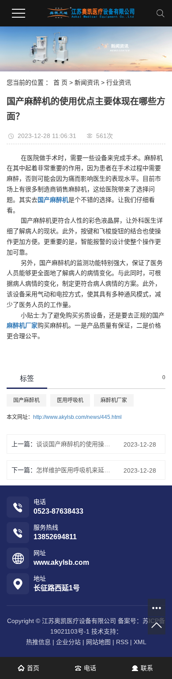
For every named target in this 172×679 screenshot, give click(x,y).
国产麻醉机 (26, 400)
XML (140, 641)
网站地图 (98, 641)
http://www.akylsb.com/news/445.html (77, 417)
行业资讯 (118, 82)
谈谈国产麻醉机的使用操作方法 (73, 444)
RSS (122, 641)
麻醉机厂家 (114, 400)
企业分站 (68, 641)
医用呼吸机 (70, 400)
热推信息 (38, 641)
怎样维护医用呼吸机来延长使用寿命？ (73, 470)
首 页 (60, 82)
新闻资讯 (87, 82)
